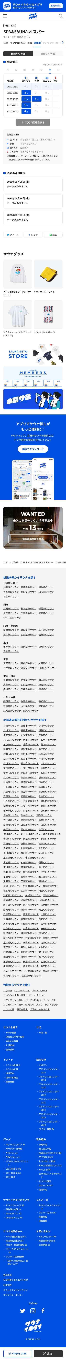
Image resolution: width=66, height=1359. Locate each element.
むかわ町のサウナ (12, 928)
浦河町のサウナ (28, 933)
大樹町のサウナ (46, 947)
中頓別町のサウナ (32, 885)
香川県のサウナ (11, 689)
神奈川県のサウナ (12, 617)
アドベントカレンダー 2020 (49, 1108)
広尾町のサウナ (11, 951)
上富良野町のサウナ (13, 857)
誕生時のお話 (12, 1209)
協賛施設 (43, 1216)
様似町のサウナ (46, 933)
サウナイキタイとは (15, 1205)
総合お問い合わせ (47, 1240)
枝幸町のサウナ (50, 885)
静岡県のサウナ (28, 646)
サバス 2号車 (45, 1169)
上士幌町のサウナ (12, 942)
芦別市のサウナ (11, 749)
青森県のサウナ (28, 587)
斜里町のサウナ (11, 900)
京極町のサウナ (31, 810)
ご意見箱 (43, 1244)
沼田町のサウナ (11, 843)
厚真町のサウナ (11, 923)
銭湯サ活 (43, 1189)
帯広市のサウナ (11, 735)
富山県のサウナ (28, 629)
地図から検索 (12, 1041)
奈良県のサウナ (28, 667)
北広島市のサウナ (30, 772)
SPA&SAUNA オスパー (24, 31)
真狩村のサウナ (48, 805)
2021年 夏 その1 (13, 1168)
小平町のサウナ (48, 871)
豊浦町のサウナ (11, 919)
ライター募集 (45, 1129)
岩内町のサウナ (11, 815)
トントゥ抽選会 (13, 1065)
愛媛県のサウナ (28, 689)
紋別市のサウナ (11, 753)
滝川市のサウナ (11, 763)
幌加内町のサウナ (12, 871)
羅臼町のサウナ (48, 966)
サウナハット (12, 1153)
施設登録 (10, 1049)
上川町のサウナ (11, 852)
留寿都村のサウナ (12, 810)
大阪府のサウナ (46, 663)
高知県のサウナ (46, 689)
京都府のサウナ (28, 663)
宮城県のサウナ (11, 591)
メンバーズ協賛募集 (15, 1256)
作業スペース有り (34, 1004)
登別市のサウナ (31, 768)
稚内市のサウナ (31, 744)
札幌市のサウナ (11, 725)
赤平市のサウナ (46, 749)
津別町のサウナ (50, 895)
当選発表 (10, 1073)
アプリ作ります (46, 1157)
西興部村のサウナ (12, 914)
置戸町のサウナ (31, 904)
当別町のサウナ (28, 777)
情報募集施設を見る (33, 539)
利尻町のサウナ (46, 890)
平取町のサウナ (48, 928)
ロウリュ (7, 990)
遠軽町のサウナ (11, 909)
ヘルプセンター (46, 1236)
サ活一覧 (43, 1032)
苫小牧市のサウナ (12, 744)
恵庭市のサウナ (48, 768)
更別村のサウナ (28, 947)
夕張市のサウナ (46, 735)
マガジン (43, 1065)
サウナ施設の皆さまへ (16, 1236)
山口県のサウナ (28, 684)
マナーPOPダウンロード (17, 1249)
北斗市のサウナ (11, 777)
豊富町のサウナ (11, 890)
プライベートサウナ (40, 1009)
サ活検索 (10, 1045)
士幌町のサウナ (50, 937)
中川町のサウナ (46, 867)
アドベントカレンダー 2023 (49, 1086)
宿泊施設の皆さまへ (15, 1240)
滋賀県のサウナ (11, 663)
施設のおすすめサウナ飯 (50, 1153)
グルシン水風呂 (11, 995)
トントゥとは (12, 1069)
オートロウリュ (39, 990)
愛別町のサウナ (46, 848)
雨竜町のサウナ (31, 838)
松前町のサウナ (11, 782)
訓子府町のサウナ (12, 904)
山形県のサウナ (46, 591)
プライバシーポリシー (13, 1294)
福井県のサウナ (11, 634)
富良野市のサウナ (12, 768)
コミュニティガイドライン (15, 1289)
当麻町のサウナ (11, 848)
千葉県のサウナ (28, 613)
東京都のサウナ (46, 613)
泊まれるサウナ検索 (15, 1036)
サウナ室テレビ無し (13, 999)
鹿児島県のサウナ (12, 710)
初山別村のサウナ (47, 876)
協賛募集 (10, 1081)
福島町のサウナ (28, 782)
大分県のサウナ (28, 706)
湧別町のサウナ (28, 909)
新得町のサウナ (31, 942)
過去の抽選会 (12, 1077)
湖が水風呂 (22, 1009)
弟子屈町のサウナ (12, 961)
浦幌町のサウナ (28, 956)
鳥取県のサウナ (11, 679)
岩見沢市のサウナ (12, 739)
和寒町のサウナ (28, 862)
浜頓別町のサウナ (12, 885)
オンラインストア (14, 1144)
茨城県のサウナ (11, 608)
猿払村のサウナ (46, 881)
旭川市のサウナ (11, 730)
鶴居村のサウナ (31, 961)
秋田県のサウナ (28, 591)
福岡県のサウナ (11, 701)
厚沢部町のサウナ (47, 791)
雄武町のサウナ (31, 914)
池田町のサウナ (46, 951)
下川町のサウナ (11, 867)
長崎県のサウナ (46, 701)
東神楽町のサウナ (47, 843)
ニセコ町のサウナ (30, 805)
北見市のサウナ (28, 735)
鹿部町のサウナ (28, 786)
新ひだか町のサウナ (13, 937)
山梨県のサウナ (28, 634)
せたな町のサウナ (12, 801)
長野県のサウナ (46, 634)
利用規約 (7, 1284)
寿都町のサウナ (31, 801)
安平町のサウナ (48, 923)
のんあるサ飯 (45, 1148)
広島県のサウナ (11, 684)
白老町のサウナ (46, 919)
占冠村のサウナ (11, 862)
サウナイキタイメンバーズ (50, 1207)
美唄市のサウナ (48, 744)
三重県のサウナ (11, 651)
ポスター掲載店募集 (15, 1244)
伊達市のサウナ (11, 772)
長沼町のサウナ (11, 829)
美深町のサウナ (28, 867)
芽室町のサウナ (11, 947)
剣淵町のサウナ (46, 862)
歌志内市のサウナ (30, 763)
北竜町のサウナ (48, 838)
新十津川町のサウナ (31, 834)
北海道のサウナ (11, 587)
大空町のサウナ (48, 914)
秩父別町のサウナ (12, 838)
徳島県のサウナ (46, 684)
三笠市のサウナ (11, 758)
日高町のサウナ (31, 928)
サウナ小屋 (8, 1009)
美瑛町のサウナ (46, 852)
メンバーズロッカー (48, 1212)
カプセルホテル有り (13, 1004)
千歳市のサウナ (46, 758)
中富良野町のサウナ (35, 857)
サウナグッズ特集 (14, 1148)
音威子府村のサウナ (13, 970)
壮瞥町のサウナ (28, 919)
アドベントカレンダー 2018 (49, 1123)
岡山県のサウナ (46, 679)
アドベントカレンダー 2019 (49, 1116)
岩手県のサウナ (46, 587)
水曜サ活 (43, 1144)
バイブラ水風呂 (33, 999)
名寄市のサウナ (46, 753)
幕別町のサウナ (28, 951)
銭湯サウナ (26, 995)
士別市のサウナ (28, 753)
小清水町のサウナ (47, 900)
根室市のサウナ (28, 758)
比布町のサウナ (28, 848)
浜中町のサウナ (46, 956)
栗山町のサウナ (28, 829)
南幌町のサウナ (11, 824)
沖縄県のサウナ (31, 710)
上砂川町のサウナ (30, 824)
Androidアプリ (13, 1217)
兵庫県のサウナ (11, 667)
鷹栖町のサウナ (28, 843)
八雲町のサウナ (11, 791)
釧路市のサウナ (46, 730)
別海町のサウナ (48, 961)
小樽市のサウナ (46, 725)
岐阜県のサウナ (11, 646)
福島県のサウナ (11, 596)
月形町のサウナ (46, 829)
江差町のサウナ (28, 791)
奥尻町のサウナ (28, 796)
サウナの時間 (45, 1181)
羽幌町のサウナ (28, 876)
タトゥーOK (49, 999)
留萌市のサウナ (48, 739)
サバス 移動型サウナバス (50, 1165)
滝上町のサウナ (46, 909)
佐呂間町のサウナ (49, 904)
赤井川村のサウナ (47, 820)
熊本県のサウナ (11, 706)
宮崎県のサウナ (46, 706)
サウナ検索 (11, 1032)
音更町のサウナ (33, 937)
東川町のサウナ (28, 852)
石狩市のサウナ (48, 772)
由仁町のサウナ (48, 824)
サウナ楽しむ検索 (47, 1161)
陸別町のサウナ (11, 956)
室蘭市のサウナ (28, 730)
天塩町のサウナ (28, 881)
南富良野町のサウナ (31, 975)
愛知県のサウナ (46, 646)
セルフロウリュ (22, 990)
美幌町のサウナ (33, 895)
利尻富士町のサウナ (13, 895)
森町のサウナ (45, 786)
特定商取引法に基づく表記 (15, 1279)
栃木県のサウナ (28, 608)
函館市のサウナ (28, 725)
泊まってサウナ (46, 1185)
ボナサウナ (39, 995)
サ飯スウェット (13, 1157)
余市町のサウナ (28, 820)
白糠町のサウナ (33, 970)
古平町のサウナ (11, 820)
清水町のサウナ (48, 942)
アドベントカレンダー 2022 (49, 1093)
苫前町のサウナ (11, 876)
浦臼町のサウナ (11, 834)
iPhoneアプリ (12, 1213)
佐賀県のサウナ (28, 701)
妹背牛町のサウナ (52, 834)
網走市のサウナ (31, 739)
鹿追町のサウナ (50, 970)
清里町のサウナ (28, 900)
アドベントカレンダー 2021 (49, 1101)
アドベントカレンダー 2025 (49, 1071)
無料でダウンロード (33, 449)
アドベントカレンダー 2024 (49, 1078)
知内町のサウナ (46, 782)
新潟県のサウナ (11, 629)
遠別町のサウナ (11, 881)
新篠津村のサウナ (47, 777)
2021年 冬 (10, 1177)
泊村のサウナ (27, 815)
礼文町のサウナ (28, 890)
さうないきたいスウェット (17, 1163)
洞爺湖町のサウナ (30, 923)
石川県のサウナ (46, 629)
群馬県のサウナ (46, 608)
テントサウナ (51, 1004)
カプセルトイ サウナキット (50, 1175)
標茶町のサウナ (11, 975)
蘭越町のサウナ (11, 805)
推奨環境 (7, 1274)
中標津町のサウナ (12, 966)
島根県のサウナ (28, 679)
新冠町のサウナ (11, 933)
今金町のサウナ (46, 796)
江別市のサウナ (28, 749)
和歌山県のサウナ (47, 667)
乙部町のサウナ (11, 796)
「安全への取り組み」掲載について (17, 1262)
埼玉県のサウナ (11, 613)
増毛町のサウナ (31, 871)
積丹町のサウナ (44, 815)
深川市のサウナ (48, 763)
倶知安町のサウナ (49, 810)
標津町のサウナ (31, 966)
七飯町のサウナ (11, 786)
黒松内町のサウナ (49, 801)
